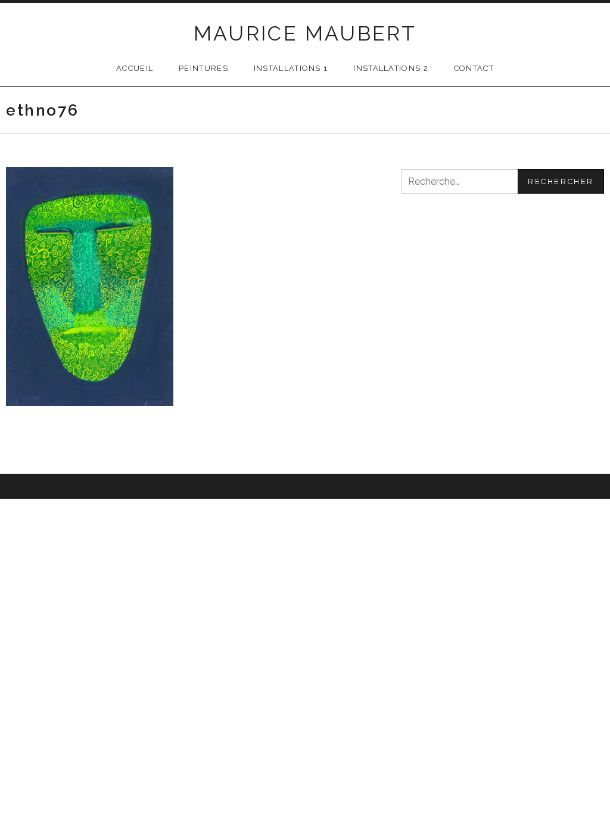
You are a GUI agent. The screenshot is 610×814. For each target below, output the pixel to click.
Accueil (134, 68)
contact (474, 68)
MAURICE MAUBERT (305, 33)
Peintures (203, 68)
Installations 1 (291, 68)
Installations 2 (390, 68)
